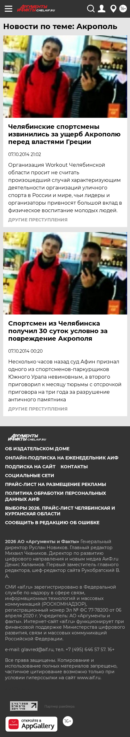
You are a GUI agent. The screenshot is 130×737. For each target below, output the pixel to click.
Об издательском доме (37, 449)
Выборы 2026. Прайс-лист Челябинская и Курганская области (60, 511)
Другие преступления (38, 220)
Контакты (74, 467)
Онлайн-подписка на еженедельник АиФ (61, 458)
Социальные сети (29, 475)
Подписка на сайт (30, 467)
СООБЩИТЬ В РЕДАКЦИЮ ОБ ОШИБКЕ (52, 522)
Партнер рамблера (59, 706)
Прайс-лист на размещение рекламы (55, 484)
